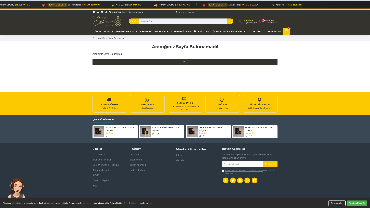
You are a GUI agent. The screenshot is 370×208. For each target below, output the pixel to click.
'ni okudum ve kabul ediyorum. (249, 172)
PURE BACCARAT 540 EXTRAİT (121, 127)
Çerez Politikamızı (131, 203)
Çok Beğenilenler (103, 119)
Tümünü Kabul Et (357, 203)
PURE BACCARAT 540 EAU (259, 127)
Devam (185, 62)
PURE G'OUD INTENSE (210, 127)
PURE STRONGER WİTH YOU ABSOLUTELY (167, 127)
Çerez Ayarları (337, 203)
